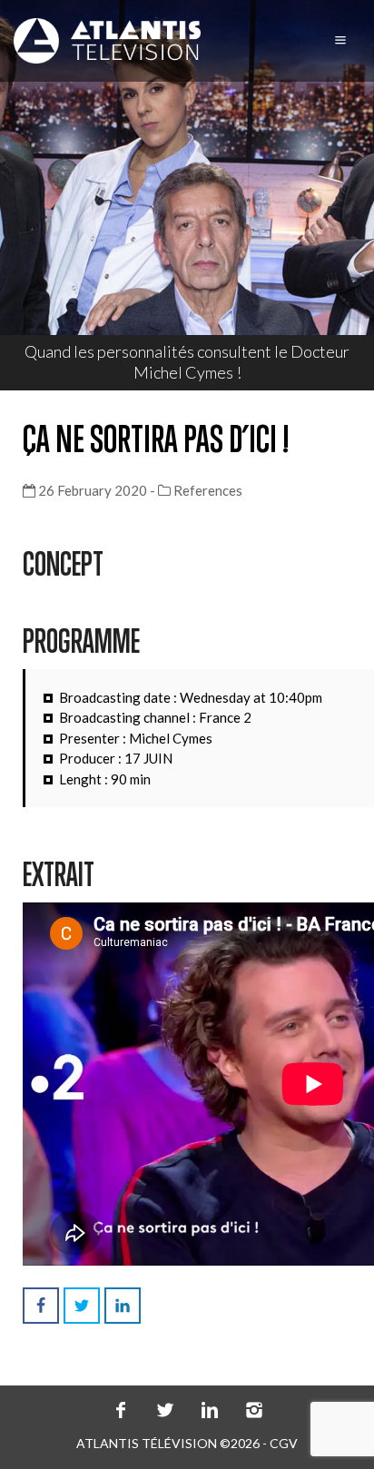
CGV (284, 1443)
